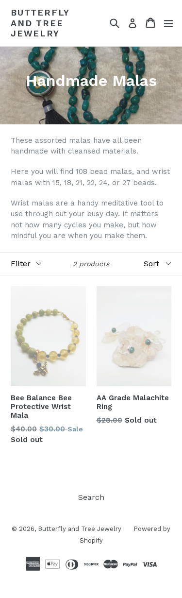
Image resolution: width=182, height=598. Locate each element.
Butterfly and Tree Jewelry (40, 22)
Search (91, 497)
